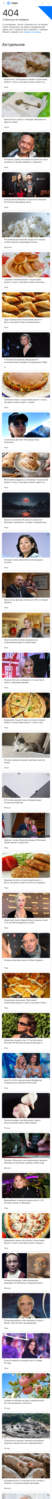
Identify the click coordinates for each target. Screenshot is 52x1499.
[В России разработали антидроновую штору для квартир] (26, 791)
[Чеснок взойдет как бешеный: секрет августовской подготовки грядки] (26, 1112)
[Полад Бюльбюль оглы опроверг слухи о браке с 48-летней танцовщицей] (26, 1312)
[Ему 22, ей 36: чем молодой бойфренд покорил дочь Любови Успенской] (26, 1072)
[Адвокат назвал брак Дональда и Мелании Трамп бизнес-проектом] (26, 831)
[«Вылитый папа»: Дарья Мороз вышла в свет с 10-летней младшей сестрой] (26, 911)
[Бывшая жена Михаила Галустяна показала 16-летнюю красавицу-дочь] (26, 191)
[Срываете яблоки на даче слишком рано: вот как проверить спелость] (26, 1392)
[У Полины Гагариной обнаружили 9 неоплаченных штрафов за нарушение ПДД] (26, 351)
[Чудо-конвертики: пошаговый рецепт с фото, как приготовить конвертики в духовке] (26, 311)
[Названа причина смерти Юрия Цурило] (26, 951)
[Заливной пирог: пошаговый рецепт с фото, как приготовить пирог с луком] (26, 391)
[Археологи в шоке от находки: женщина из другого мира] (26, 111)
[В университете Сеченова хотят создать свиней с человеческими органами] (26, 1472)
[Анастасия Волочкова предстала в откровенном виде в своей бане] (26, 631)
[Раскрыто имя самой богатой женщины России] (26, 551)
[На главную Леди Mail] (14, 3)
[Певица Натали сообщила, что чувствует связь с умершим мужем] (26, 671)
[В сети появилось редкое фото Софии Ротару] (26, 1352)
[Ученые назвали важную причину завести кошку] (26, 751)
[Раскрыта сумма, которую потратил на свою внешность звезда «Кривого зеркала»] (26, 151)
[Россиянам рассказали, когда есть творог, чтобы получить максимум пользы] (26, 231)
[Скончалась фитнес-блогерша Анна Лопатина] (26, 431)
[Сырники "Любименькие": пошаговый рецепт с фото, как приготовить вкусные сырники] (26, 271)
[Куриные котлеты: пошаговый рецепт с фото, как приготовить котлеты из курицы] (26, 871)
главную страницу (32, 32)
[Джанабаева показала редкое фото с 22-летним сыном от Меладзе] (26, 1192)
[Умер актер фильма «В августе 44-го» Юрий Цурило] (26, 591)
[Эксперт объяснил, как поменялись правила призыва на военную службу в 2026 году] (26, 1152)
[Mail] (8, 3)
